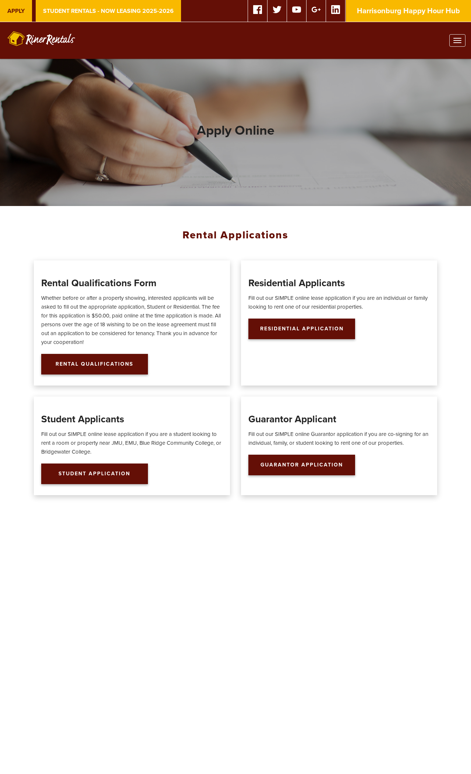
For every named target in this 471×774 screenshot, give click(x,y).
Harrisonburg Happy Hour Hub (408, 11)
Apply (16, 11)
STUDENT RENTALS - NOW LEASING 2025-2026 (108, 11)
